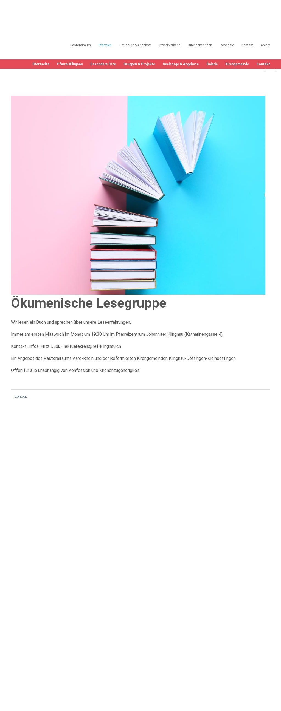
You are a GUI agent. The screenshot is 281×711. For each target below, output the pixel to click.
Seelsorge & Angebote (181, 64)
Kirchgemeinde (237, 64)
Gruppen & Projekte (139, 64)
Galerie (212, 64)
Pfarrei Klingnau (70, 64)
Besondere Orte (103, 64)
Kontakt (263, 64)
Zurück (21, 397)
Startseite (40, 64)
